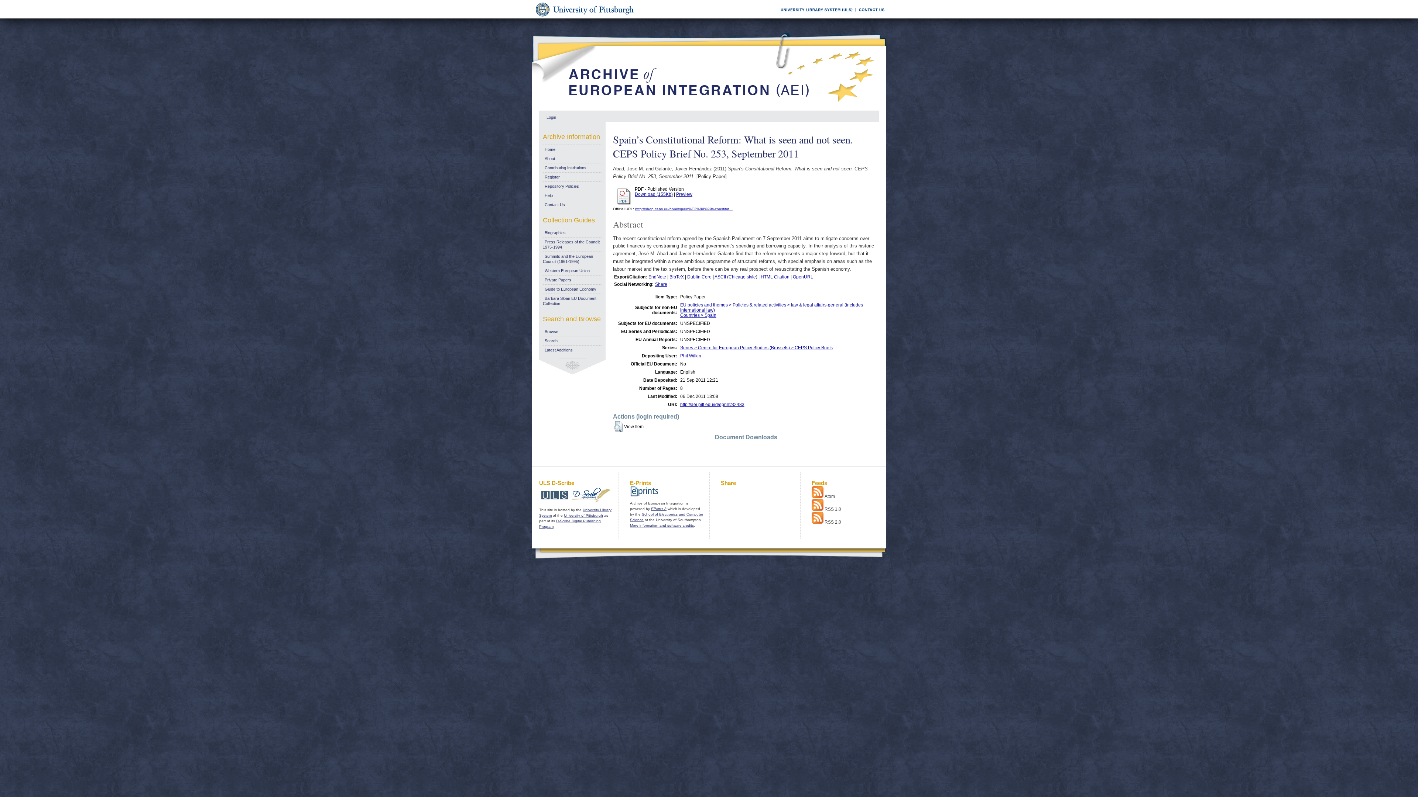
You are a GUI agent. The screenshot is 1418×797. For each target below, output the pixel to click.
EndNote (657, 277)
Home (550, 149)
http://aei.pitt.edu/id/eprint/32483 (712, 404)
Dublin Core (699, 277)
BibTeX (676, 277)
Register (552, 177)
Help (549, 195)
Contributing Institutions (565, 168)
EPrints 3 (659, 509)
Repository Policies (562, 186)
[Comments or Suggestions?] (870, 17)
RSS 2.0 (833, 522)
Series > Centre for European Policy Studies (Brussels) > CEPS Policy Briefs (756, 347)
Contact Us (555, 204)
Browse (551, 331)
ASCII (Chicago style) (736, 277)
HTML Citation (775, 277)
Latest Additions (559, 350)
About (550, 158)
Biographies (555, 233)
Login (551, 117)
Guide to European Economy (570, 289)
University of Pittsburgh (583, 515)
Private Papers (558, 280)
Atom (830, 496)
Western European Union (567, 270)
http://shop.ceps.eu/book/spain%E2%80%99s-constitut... (684, 209)
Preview (684, 194)
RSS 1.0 (833, 509)
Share (661, 284)
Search (551, 341)
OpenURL (803, 277)
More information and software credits (662, 525)
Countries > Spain (698, 315)
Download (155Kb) (654, 194)
